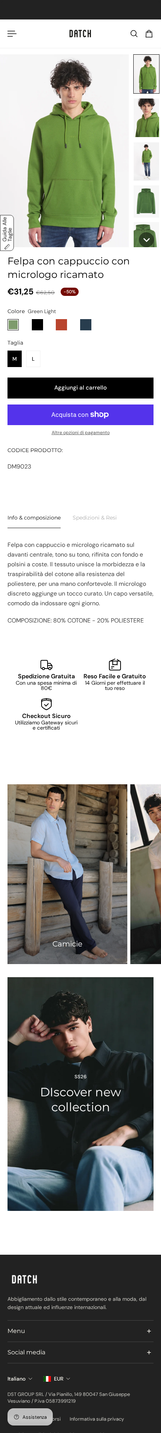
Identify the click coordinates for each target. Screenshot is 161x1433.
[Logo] (80, 33)
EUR (58, 1378)
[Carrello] (149, 33)
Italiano (16, 1378)
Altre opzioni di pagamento (81, 433)
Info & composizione (34, 517)
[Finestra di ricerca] (134, 33)
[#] (80, 1094)
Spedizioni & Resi (95, 517)
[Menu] (11, 33)
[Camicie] (67, 874)
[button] (146, 74)
